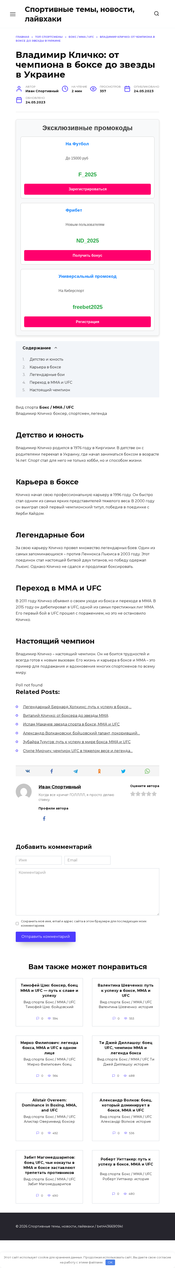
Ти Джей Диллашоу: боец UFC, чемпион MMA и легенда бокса (125, 1048)
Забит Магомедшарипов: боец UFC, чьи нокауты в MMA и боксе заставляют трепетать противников (49, 1165)
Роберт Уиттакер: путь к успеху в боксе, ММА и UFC (125, 1161)
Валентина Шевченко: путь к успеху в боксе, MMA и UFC (126, 990)
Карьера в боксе (45, 367)
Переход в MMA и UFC (51, 382)
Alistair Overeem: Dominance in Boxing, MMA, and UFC (49, 1105)
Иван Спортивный (60, 787)
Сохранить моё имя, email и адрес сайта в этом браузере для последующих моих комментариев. (84, 923)
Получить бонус (87, 255)
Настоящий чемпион (50, 390)
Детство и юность (46, 359)
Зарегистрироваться (88, 189)
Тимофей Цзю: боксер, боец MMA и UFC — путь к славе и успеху (49, 990)
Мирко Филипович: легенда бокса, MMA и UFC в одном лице (49, 1048)
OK (110, 1262)
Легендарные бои (47, 374)
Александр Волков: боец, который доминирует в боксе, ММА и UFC (126, 1105)
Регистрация (87, 322)
